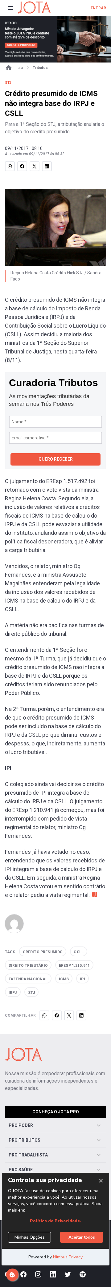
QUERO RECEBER (56, 459)
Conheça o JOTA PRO (55, 1111)
